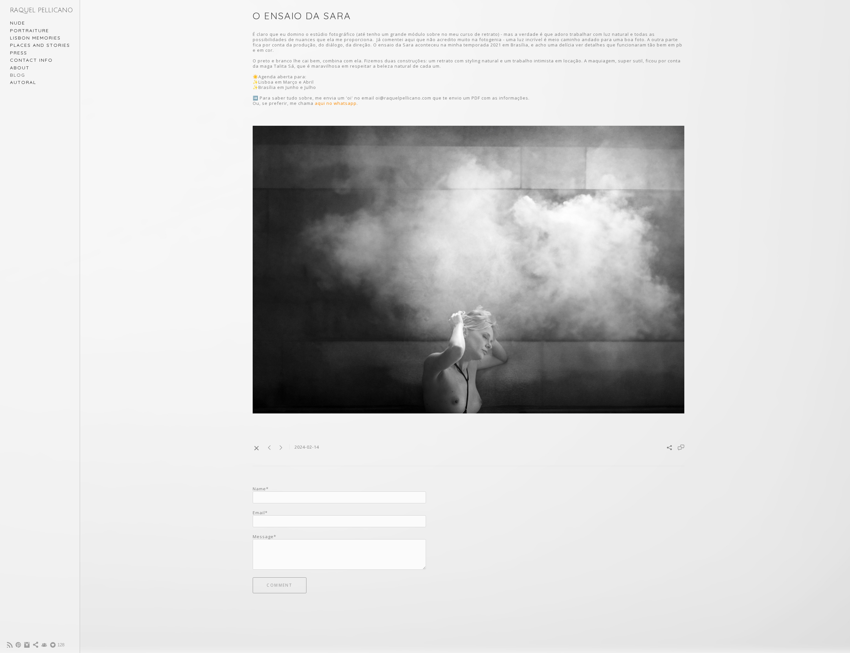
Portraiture (29, 31)
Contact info (31, 60)
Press (18, 53)
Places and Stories (40, 45)
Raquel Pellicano (41, 10)
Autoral (23, 82)
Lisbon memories (35, 38)
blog (17, 75)
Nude (17, 23)
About (20, 68)
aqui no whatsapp (336, 103)
